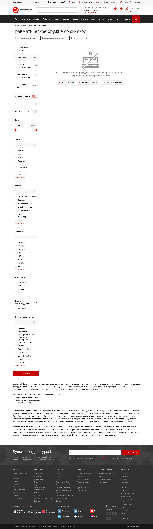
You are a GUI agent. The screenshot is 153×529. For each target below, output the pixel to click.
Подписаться (131, 453)
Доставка (59, 479)
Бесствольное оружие (80, 38)
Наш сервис (82, 469)
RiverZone (126, 19)
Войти (125, 2)
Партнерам (38, 485)
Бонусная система (84, 490)
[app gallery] (48, 511)
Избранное (103, 482)
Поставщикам (39, 479)
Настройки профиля (106, 473)
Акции (136, 19)
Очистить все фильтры (112, 82)
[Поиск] (57, 10)
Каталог (16, 469)
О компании (39, 469)
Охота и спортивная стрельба (26, 19)
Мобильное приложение (43, 498)
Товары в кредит (83, 482)
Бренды (37, 501)
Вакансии (37, 476)
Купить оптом (86, 2)
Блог (73, 2)
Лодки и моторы (88, 19)
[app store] (20, 511)
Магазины (37, 2)
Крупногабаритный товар (65, 485)
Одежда (66, 19)
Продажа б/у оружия (106, 2)
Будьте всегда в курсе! (32, 452)
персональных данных (103, 458)
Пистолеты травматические (26, 38)
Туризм (56, 19)
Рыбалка (46, 19)
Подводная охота (19, 490)
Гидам (36, 482)
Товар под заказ (83, 476)
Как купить (60, 473)
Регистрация (135, 2)
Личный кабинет (105, 469)
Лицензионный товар (63, 482)
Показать (26, 373)
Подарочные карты (84, 473)
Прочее (101, 19)
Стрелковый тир (83, 479)
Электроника (113, 19)
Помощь (59, 469)
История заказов (105, 479)
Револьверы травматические (54, 38)
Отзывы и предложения (64, 495)
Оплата (58, 476)
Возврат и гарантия (63, 488)
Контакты (37, 495)
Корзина (102, 476)
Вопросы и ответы (62, 498)
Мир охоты (23, 10)
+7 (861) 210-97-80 (91, 10)
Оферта (59, 501)
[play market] (34, 511)
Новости (37, 492)
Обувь (75, 19)
